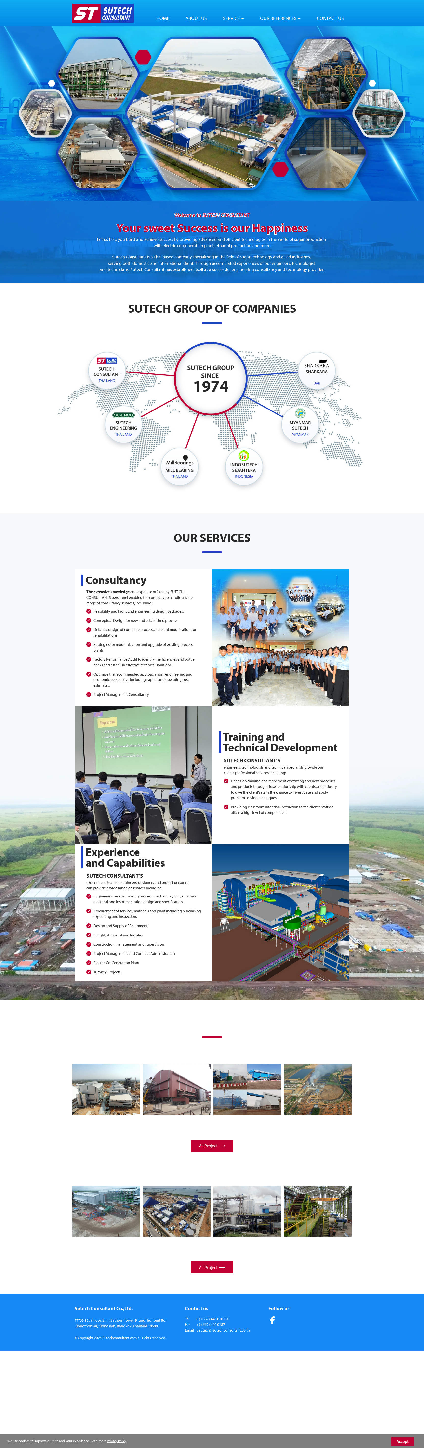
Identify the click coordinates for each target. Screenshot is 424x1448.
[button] (32, 113)
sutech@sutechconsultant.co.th (224, 1330)
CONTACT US (330, 18)
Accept (403, 1441)
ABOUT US (196, 18)
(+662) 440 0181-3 (213, 1318)
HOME (162, 18)
